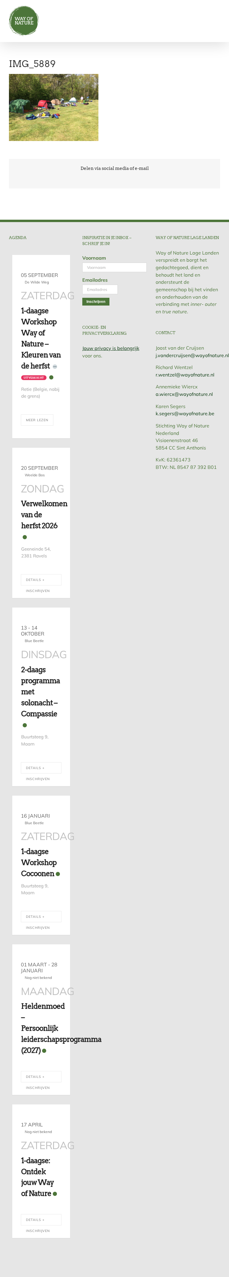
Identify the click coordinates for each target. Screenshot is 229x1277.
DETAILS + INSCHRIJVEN (38, 581)
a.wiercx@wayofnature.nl (184, 394)
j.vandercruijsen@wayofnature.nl (192, 355)
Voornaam (94, 258)
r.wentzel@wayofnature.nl (185, 375)
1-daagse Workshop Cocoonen (39, 862)
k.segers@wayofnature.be (185, 413)
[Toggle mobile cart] (207, 9)
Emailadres (95, 280)
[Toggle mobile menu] (217, 9)
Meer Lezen (37, 420)
